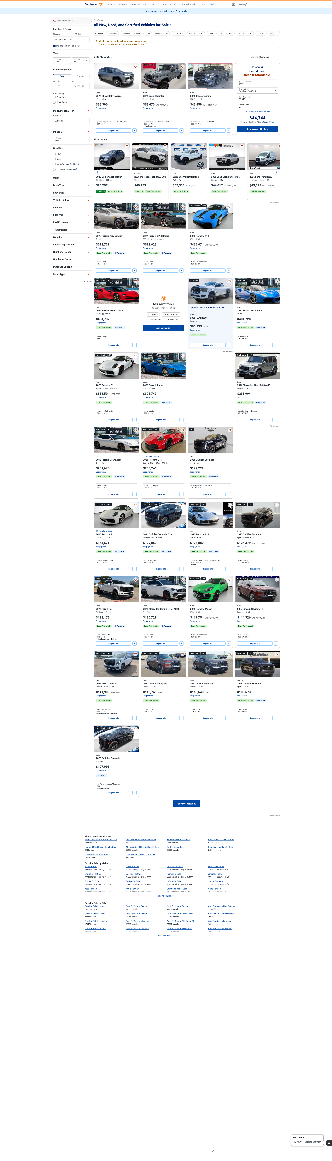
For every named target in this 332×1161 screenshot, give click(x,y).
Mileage (58, 138)
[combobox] (71, 21)
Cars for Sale (99, 20)
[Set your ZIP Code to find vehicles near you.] (171, 25)
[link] (119, 253)
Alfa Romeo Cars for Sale (178, 839)
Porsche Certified (152, 457)
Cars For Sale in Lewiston (219, 921)
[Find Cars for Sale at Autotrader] (94, 4)
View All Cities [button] (164, 935)
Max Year (77, 59)
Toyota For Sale (92, 881)
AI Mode (208, 4)
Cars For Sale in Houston (96, 921)
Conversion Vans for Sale (96, 854)
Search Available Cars (257, 129)
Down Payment (244, 97)
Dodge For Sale (133, 881)
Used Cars (111, 4)
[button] (233, 4)
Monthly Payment (245, 81)
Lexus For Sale (132, 866)
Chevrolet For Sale (93, 874)
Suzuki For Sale (215, 881)
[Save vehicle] (135, 66)
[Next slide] (276, 172)
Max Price (76, 81)
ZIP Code (78, 34)
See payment (101, 108)
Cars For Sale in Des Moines (221, 914)
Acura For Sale (132, 889)
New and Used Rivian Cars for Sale (100, 847)
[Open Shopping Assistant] (329, 1143)
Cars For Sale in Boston (177, 906)
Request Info (113, 130)
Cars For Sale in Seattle (136, 914)
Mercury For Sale (216, 866)
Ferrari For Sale (174, 874)
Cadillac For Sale (133, 874)
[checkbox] (60, 97)
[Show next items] (275, 33)
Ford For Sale (91, 866)
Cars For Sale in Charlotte (137, 928)
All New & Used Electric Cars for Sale (142, 847)
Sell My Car (154, 4)
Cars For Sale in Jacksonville (180, 914)
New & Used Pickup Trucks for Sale (101, 839)
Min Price (57, 81)
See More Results (187, 803)
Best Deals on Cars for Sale (220, 847)
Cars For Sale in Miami (95, 906)
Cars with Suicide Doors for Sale (140, 854)
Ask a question (163, 328)
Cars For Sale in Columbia (220, 928)
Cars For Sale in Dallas (95, 914)
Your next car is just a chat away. (166, 11)
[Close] (319, 1137)
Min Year (59, 59)
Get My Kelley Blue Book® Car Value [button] (257, 112)
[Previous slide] (97, 172)
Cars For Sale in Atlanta (95, 928)
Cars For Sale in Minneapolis (139, 921)
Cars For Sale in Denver (136, 906)
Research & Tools (189, 4)
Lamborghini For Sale (177, 889)
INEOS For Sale (174, 881)
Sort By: (254, 57)
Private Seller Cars (138, 4)
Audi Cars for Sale (175, 847)
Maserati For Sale (175, 866)
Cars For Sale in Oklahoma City (181, 921)
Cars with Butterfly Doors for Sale (141, 839)
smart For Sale (215, 874)
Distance (56, 34)
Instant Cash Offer (170, 4)
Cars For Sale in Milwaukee (179, 928)
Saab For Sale (214, 889)
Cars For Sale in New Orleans (221, 906)
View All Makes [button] (164, 896)
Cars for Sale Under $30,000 (221, 839)
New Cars (123, 4)
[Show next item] (228, 291)
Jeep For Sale (91, 889)
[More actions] (134, 130)
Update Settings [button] (268, 122)
